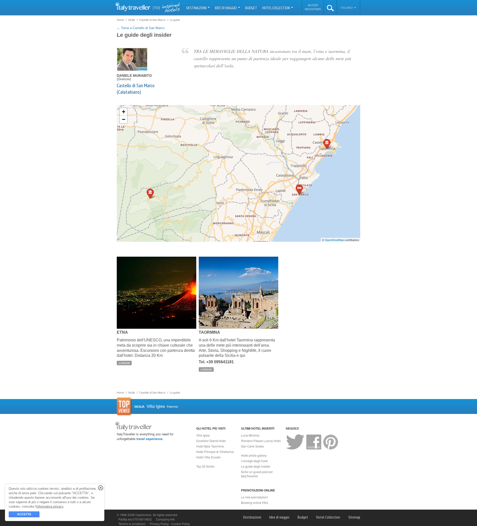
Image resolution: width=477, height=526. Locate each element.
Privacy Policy (159, 524)
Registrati (313, 9)
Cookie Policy (180, 524)
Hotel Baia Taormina (210, 446)
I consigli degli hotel (254, 461)
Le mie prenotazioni (254, 497)
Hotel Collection (276, 7)
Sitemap (354, 517)
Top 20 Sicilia (205, 466)
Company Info (165, 519)
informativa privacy (49, 506)
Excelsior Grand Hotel (211, 441)
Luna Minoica (250, 435)
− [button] (123, 119)
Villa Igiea (203, 435)
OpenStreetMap (334, 240)
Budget (251, 7)
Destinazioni (196, 7)
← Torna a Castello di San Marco (140, 28)
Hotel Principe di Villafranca (215, 451)
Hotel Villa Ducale (208, 457)
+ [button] (123, 112)
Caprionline (143, 515)
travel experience (149, 438)
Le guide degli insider (255, 466)
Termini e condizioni (132, 524)
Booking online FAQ (254, 502)
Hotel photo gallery (254, 455)
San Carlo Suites (252, 446)
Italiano (347, 7)
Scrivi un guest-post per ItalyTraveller (257, 474)
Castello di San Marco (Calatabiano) (136, 88)
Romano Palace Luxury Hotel (261, 441)
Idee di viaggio (226, 7)
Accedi (313, 5)
